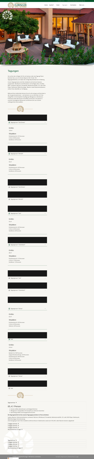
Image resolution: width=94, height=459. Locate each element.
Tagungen (64, 5)
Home (46, 5)
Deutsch (11, 458)
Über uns (81, 5)
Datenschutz (71, 456)
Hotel (57, 5)
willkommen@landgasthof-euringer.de (76, 1)
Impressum (64, 456)
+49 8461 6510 (61, 1)
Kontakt (58, 456)
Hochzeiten (73, 5)
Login (77, 456)
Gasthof (51, 5)
